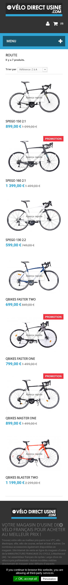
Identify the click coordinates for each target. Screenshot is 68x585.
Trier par (11, 69)
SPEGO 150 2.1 (16, 121)
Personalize (49, 579)
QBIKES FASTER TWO (21, 299)
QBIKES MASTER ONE (21, 418)
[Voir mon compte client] (47, 23)
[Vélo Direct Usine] (34, 9)
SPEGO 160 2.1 (16, 180)
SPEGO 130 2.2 (16, 240)
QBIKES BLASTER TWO (22, 477)
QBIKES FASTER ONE (20, 359)
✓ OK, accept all (26, 578)
